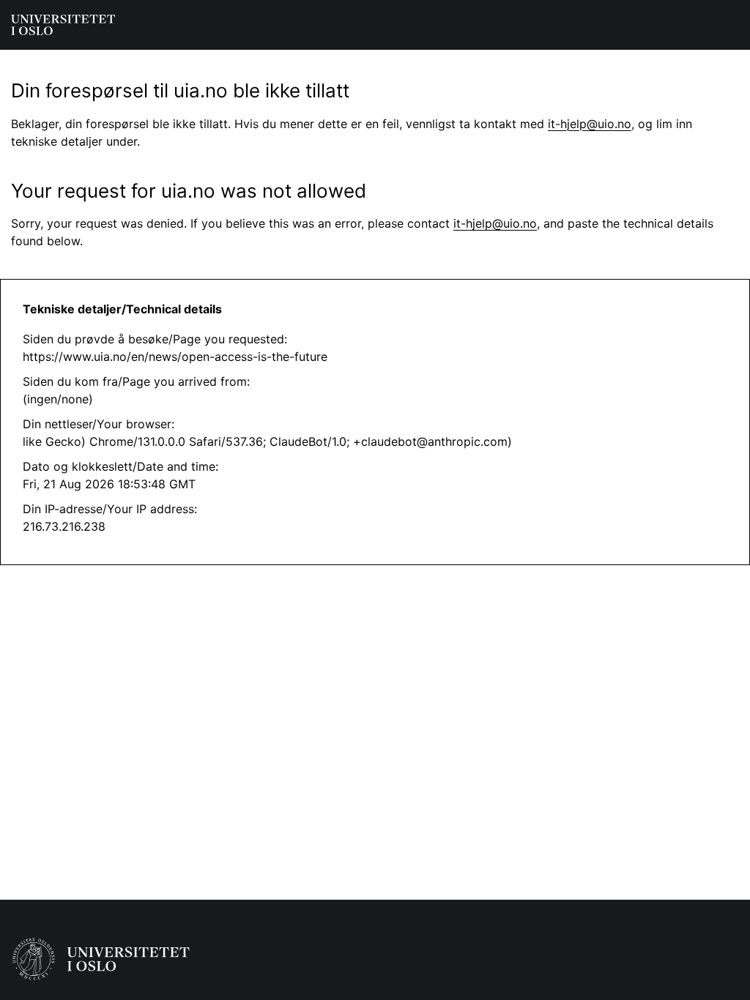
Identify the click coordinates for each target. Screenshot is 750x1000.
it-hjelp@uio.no (589, 123)
